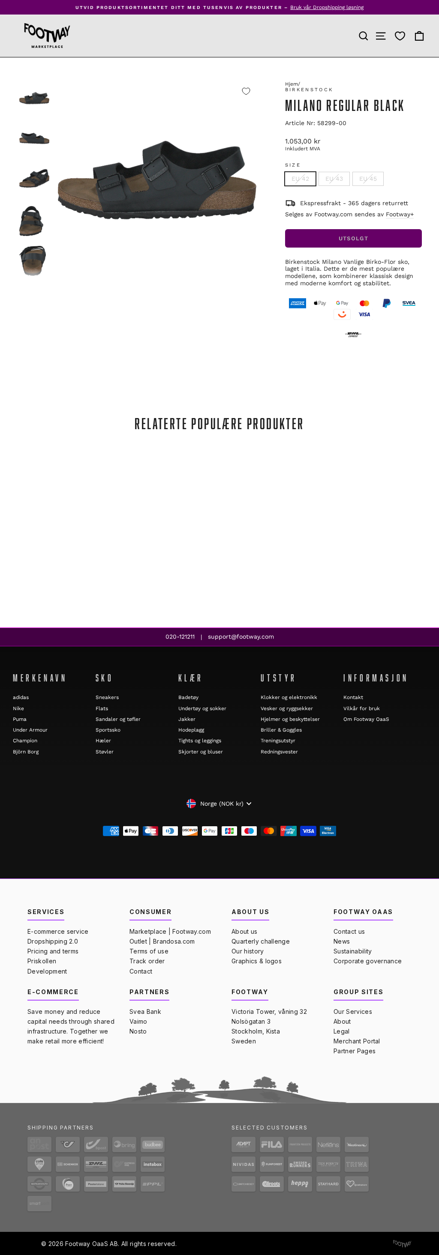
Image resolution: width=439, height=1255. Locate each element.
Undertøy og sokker (202, 708)
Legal (342, 1031)
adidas (21, 697)
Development (47, 971)
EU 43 (334, 178)
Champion (25, 741)
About (342, 1021)
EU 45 (368, 178)
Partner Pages (355, 1051)
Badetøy (188, 697)
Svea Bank (145, 1011)
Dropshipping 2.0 (52, 941)
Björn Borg (26, 752)
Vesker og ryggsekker (287, 708)
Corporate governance (368, 961)
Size (293, 165)
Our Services (353, 1011)
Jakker (186, 719)
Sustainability (353, 951)
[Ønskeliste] (400, 36)
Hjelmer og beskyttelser (290, 719)
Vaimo (138, 1021)
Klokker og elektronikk (289, 697)
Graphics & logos (257, 961)
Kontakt (353, 697)
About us (245, 931)
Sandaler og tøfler (118, 719)
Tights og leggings (199, 741)
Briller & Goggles (281, 730)
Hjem (291, 84)
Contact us (349, 931)
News (342, 941)
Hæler (103, 741)
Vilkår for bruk (361, 708)
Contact (140, 971)
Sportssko (108, 730)
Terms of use (148, 951)
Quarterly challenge (261, 941)
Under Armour (30, 730)
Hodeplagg (191, 730)
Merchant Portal (357, 1041)
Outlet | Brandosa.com (162, 941)
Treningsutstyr (278, 741)
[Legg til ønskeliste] (246, 91)
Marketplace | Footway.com (170, 931)
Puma (20, 719)
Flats (102, 708)
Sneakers (107, 697)
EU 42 (300, 178)
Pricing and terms (52, 951)
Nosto (138, 1031)
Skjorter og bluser (200, 752)
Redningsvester (279, 752)
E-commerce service (58, 931)
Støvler (105, 752)
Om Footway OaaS (366, 719)
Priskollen (41, 961)
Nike (18, 708)
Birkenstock (309, 90)
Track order (147, 961)
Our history (248, 951)
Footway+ (400, 214)
